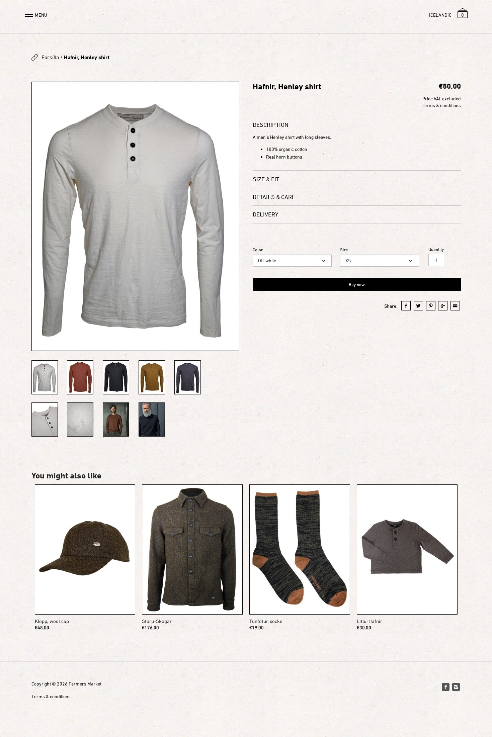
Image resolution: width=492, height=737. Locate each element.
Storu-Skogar (157, 621)
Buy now (357, 284)
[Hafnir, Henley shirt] (135, 216)
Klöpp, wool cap (52, 621)
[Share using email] (455, 305)
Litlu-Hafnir (369, 621)
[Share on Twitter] (418, 305)
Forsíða (50, 57)
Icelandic (440, 15)
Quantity (436, 249)
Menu (41, 15)
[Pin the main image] (430, 305)
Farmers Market (85, 683)
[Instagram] (456, 686)
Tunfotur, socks (265, 621)
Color (258, 249)
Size (344, 249)
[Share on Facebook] (406, 305)
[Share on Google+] (442, 305)
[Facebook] (445, 686)
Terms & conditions (441, 105)
